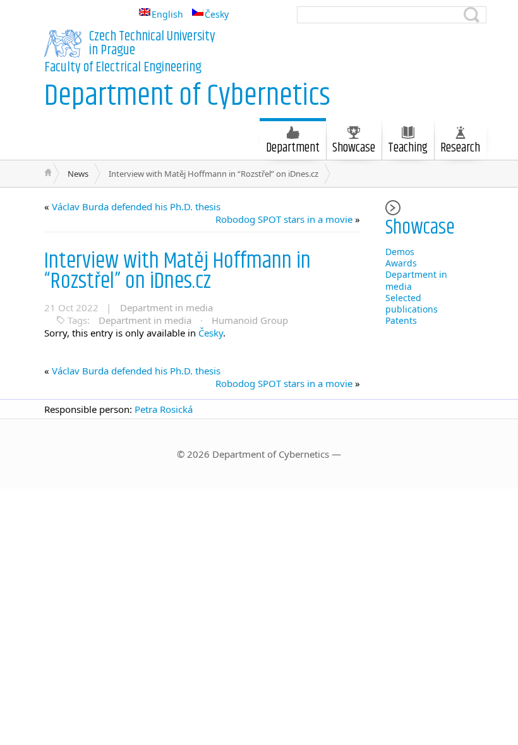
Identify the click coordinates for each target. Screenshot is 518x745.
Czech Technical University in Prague (152, 43)
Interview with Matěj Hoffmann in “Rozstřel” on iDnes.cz (177, 271)
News (78, 173)
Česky (210, 332)
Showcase (353, 148)
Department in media (166, 307)
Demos (399, 252)
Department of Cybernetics (187, 96)
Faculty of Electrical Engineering (123, 67)
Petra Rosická (164, 409)
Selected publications (411, 303)
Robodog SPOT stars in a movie (283, 219)
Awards (401, 263)
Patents (401, 320)
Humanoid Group (250, 320)
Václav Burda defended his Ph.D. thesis (136, 206)
